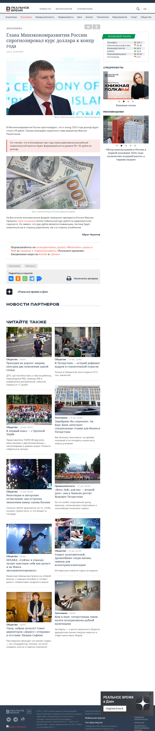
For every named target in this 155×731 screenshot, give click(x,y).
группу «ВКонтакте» (69, 247)
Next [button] (146, 85)
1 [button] (119, 101)
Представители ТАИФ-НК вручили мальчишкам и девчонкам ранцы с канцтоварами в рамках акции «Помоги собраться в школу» (28, 439)
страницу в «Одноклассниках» (38, 250)
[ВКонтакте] (88, 26)
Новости (45, 9)
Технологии (103, 17)
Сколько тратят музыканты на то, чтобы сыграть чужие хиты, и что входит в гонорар (28, 504)
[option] (126, 85)
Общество (146, 17)
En (144, 8)
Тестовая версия (93, 722)
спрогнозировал (27, 220)
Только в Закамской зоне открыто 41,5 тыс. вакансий (77, 369)
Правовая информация (140, 718)
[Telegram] (32, 278)
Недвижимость (66, 17)
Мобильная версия (95, 717)
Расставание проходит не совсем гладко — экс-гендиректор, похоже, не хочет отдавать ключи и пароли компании (28, 637)
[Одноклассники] (96, 26)
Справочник (85, 9)
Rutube (43, 254)
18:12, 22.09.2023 (14, 51)
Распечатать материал (86, 278)
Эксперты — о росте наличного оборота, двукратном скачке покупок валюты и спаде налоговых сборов (77, 626)
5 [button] (135, 145)
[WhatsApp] (25, 278)
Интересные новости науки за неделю (76, 562)
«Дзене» (55, 254)
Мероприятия (119, 17)
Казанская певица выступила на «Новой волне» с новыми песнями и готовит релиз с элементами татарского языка (28, 570)
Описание (139, 723)
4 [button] (132, 101)
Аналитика (11, 17)
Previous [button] (105, 85)
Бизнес (89, 17)
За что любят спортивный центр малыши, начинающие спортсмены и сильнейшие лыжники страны (76, 499)
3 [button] (128, 101)
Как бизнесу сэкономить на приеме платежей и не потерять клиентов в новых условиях (77, 432)
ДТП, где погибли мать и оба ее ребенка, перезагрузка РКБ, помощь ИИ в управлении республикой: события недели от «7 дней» (29, 373)
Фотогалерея (64, 9)
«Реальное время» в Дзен (33, 291)
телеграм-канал (46, 247)
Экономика (26, 17)
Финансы (30, 265)
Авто (79, 17)
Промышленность (44, 17)
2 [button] (123, 101)
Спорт (134, 17)
